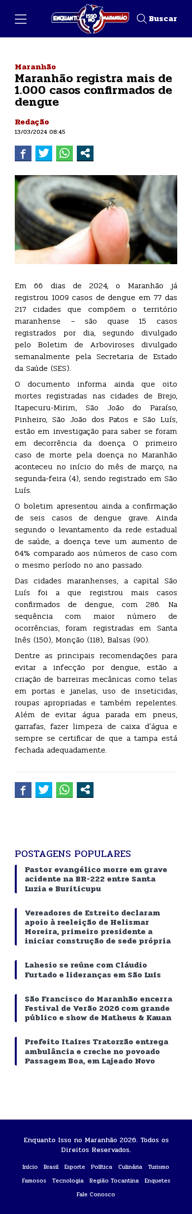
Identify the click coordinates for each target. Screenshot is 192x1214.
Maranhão (35, 67)
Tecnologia (68, 1180)
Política (101, 1166)
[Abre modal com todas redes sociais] (85, 153)
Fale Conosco (96, 1194)
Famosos (34, 1180)
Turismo (158, 1166)
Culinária (130, 1166)
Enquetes (157, 1180)
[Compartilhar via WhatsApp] (64, 153)
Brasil (51, 1166)
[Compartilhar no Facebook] (23, 153)
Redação (32, 122)
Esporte (74, 1166)
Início (30, 1166)
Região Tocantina (114, 1180)
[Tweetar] (43, 153)
